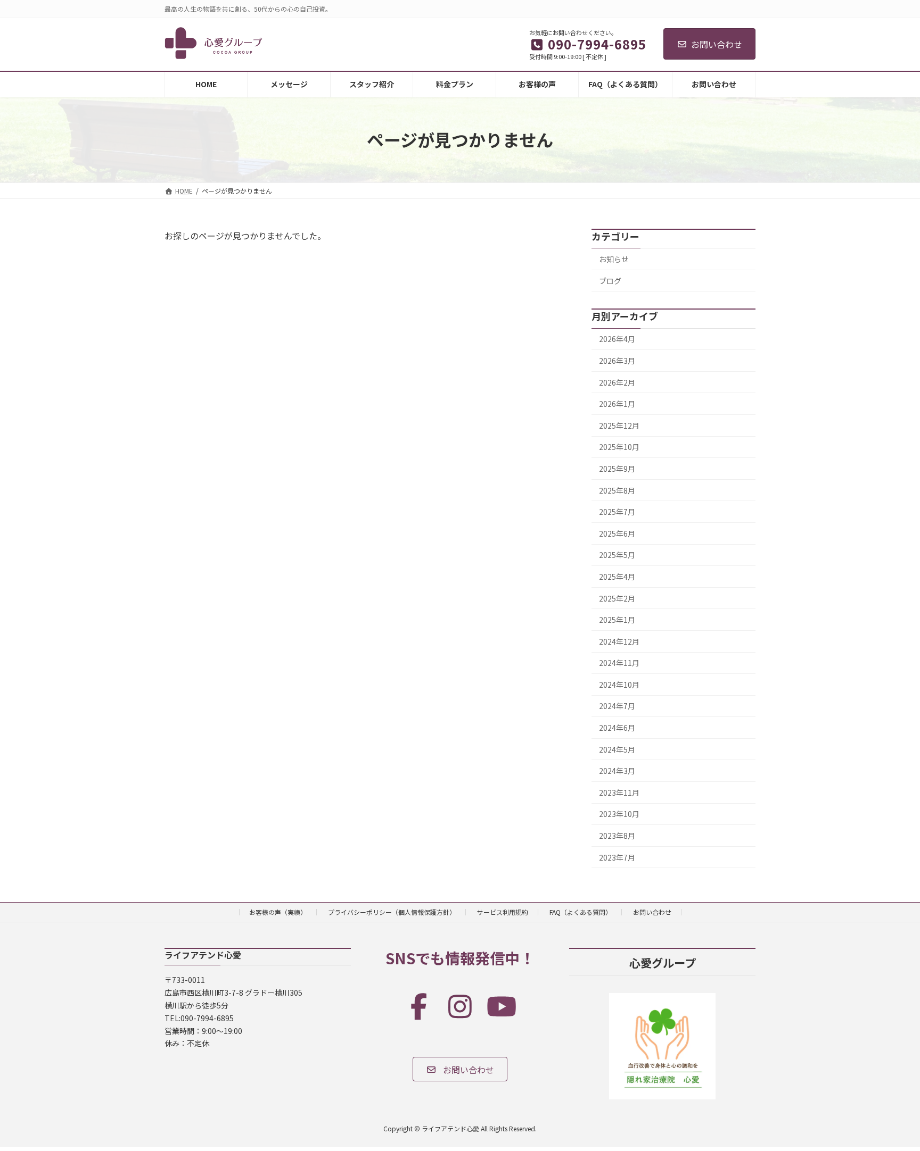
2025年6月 (617, 533)
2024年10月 (619, 684)
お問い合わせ (716, 44)
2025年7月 (617, 511)
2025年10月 (619, 446)
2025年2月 (617, 598)
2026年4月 (617, 338)
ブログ (610, 280)
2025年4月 (617, 576)
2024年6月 (617, 727)
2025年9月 (617, 468)
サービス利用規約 (502, 911)
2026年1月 (617, 403)
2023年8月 (617, 835)
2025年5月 (617, 554)
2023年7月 (617, 857)
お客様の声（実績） (278, 911)
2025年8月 (617, 490)
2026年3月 (617, 360)
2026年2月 (617, 382)
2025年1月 (617, 619)
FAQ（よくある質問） (580, 911)
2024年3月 (617, 770)
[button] (460, 1069)
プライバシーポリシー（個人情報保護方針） (392, 911)
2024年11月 (619, 662)
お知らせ (614, 259)
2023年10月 (619, 813)
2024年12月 (619, 641)
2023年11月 (619, 792)
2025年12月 (619, 425)
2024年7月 (617, 705)
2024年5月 (617, 749)
